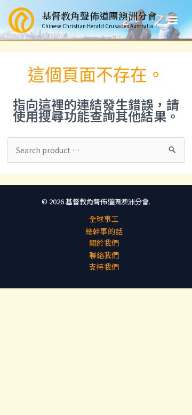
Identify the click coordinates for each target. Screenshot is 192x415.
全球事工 (104, 218)
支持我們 (104, 266)
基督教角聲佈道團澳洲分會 (99, 15)
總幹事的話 (104, 231)
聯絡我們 (104, 255)
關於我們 (104, 242)
